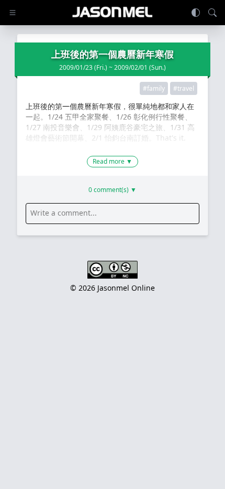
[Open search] (212, 12)
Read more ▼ (112, 161)
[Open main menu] (12, 12)
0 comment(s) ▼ (112, 190)
